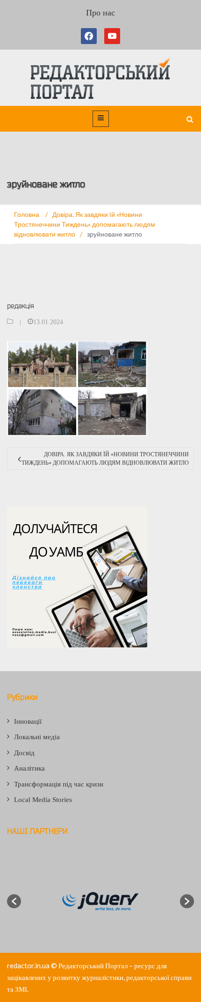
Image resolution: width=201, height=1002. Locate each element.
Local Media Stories (43, 799)
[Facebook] (90, 36)
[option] (100, 901)
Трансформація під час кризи (58, 784)
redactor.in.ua (28, 965)
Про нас (100, 12)
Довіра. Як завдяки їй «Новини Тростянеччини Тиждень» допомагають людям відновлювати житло (105, 458)
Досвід (24, 753)
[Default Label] (112, 36)
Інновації (28, 721)
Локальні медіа (37, 737)
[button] (14, 901)
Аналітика (29, 768)
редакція (20, 306)
